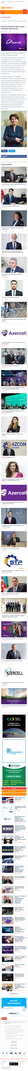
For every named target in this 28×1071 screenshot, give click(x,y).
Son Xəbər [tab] (14, 788)
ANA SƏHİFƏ (3, 1)
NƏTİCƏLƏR (14, 1045)
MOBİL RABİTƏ (23, 21)
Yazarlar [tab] (14, 794)
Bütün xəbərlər (14, 993)
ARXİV (17, 1)
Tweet (12, 151)
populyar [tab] (14, 791)
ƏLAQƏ (2, 2)
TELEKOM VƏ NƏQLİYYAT (13, 21)
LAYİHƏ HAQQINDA (11, 1)
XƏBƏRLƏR (21, 1)
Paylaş (4, 151)
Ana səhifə (3, 21)
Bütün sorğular (14, 1048)
